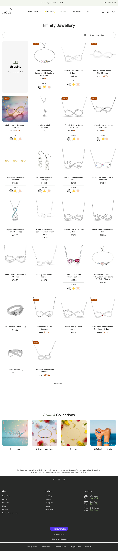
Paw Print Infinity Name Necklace (73, 178)
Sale (88, 11)
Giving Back (49, 503)
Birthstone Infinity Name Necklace (102, 178)
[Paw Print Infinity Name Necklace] (74, 161)
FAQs (104, 3)
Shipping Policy (76, 547)
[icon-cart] (113, 11)
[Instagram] (59, 479)
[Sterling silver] (40, 87)
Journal (48, 506)
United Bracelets (61, 539)
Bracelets (5, 503)
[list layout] (82, 35)
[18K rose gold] (48, 87)
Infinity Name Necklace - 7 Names (102, 230)
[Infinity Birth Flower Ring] (15, 310)
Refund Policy (45, 547)
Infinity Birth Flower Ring (15, 326)
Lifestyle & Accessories (10, 513)
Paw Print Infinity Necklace (44, 126)
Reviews (48, 499)
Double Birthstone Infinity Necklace (73, 275)
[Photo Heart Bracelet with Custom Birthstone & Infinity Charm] (103, 258)
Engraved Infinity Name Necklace (44, 370)
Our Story (49, 496)
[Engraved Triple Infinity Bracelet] (15, 161)
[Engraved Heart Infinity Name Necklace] (15, 213)
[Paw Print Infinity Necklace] (44, 109)
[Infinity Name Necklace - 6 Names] (15, 258)
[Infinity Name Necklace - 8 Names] (74, 213)
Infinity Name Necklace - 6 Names (15, 275)
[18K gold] (44, 87)
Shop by (63, 11)
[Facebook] (53, 479)
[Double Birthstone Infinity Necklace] (74, 258)
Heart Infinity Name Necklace (73, 327)
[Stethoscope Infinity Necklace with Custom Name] (44, 213)
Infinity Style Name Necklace (44, 275)
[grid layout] (85, 35)
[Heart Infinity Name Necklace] (74, 310)
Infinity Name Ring (15, 369)
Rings (4, 506)
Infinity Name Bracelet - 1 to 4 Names (103, 71)
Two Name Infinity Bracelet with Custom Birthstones (44, 73)
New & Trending (33, 11)
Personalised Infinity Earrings (44, 178)
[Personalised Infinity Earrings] (44, 161)
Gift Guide (76, 11)
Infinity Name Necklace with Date (103, 126)
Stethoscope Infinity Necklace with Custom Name (44, 231)
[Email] (64, 479)
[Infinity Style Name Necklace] (44, 258)
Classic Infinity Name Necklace (74, 126)
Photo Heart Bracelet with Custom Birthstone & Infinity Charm (103, 276)
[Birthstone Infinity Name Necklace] (103, 161)
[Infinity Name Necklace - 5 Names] (74, 54)
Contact (88, 547)
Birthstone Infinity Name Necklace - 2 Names (102, 327)
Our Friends (49, 509)
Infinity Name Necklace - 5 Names (73, 71)
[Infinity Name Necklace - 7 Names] (103, 213)
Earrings (5, 509)
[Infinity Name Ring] (15, 353)
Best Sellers (6, 496)
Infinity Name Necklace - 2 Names (15, 126)
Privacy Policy (32, 547)
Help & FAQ (94, 498)
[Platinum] (69, 288)
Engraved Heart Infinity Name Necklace (15, 230)
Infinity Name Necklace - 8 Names (73, 230)
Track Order (112, 3)
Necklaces (5, 499)
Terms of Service (60, 547)
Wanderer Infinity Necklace (44, 327)
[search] (103, 11)
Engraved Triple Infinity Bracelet (15, 178)
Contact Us (94, 504)
